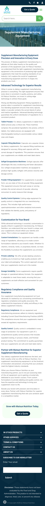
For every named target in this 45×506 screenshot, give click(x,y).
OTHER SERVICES (11, 437)
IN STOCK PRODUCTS (12, 432)
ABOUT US (8, 452)
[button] (22, 432)
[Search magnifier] (39, 18)
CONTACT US (9, 447)
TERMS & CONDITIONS (13, 442)
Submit (8, 477)
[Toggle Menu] (40, 9)
